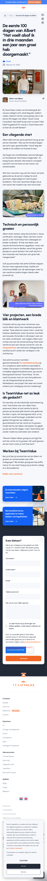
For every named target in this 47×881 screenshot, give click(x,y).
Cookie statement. (16, 848)
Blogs (11, 15)
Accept (23, 866)
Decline (23, 872)
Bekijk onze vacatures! (12, 474)
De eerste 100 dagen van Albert (26, 15)
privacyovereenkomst (32, 642)
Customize (24, 860)
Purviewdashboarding (29, 363)
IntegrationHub (9, 348)
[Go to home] (23, 683)
